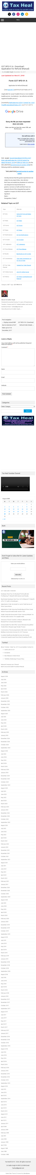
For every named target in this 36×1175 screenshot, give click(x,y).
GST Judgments (21, 244)
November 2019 (5, 927)
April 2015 (4, 1095)
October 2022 (5, 819)
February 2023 (5, 806)
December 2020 (5, 887)
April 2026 (4, 688)
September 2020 (5, 896)
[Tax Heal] (18, 10)
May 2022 (3, 834)
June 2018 (4, 980)
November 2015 (5, 1077)
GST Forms (19, 225)
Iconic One (9, 1173)
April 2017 (4, 1024)
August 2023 (4, 788)
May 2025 (3, 723)
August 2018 (4, 974)
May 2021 (3, 872)
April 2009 (4, 1126)
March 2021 (4, 878)
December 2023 (5, 775)
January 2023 (4, 809)
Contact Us (30, 647)
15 (27, 509)
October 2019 (5, 931)
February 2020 (5, 918)
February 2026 (5, 695)
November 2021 (5, 853)
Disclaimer (7, 652)
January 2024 (4, 772)
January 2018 (4, 996)
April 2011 (4, 1120)
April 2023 (4, 800)
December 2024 (5, 738)
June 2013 (4, 1104)
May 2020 (3, 909)
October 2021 (5, 856)
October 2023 (5, 782)
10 (4, 509)
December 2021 (5, 850)
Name (3, 369)
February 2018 (5, 993)
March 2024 (4, 766)
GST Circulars (20, 239)
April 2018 (4, 986)
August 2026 (4, 676)
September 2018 (5, 971)
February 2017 (5, 1030)
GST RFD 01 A (18, 284)
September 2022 (5, 822)
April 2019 (4, 949)
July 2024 (3, 754)
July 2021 (3, 865)
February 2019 (5, 955)
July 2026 (3, 679)
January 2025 (4, 735)
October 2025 (5, 707)
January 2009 (4, 1129)
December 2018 (5, 962)
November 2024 (5, 741)
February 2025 (5, 732)
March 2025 (4, 729)
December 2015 (5, 1073)
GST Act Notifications (22, 234)
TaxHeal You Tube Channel (24, 265)
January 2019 (4, 959)
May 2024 (3, 760)
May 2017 (3, 1021)
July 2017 (3, 1014)
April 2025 (4, 726)
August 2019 (4, 937)
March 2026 (4, 692)
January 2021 (4, 884)
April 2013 (4, 1108)
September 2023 (5, 785)
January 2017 (4, 1033)
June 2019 (4, 943)
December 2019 (5, 924)
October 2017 (5, 1005)
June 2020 (4, 906)
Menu (18, 20)
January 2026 (4, 698)
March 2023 (4, 803)
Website (3, 385)
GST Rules (19, 220)
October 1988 (5, 1154)
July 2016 (3, 1052)
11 (9, 509)
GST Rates (19, 230)
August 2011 (4, 1114)
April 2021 (4, 875)
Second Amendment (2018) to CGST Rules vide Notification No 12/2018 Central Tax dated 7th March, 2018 (16, 160)
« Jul (3, 519)
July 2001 (3, 1135)
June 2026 (4, 682)
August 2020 (4, 899)
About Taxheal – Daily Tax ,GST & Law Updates (14, 647)
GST (8, 284)
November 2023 (5, 778)
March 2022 (4, 841)
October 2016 (5, 1042)
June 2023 (4, 794)
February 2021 (5, 881)
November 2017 (5, 1002)
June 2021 (4, 869)
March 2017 (4, 1027)
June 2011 (4, 1117)
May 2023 (3, 797)
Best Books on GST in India (24, 253)
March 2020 (4, 915)
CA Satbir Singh (8, 72)
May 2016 (3, 1058)
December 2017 (5, 999)
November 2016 (5, 1039)
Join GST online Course (23, 272)
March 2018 (4, 990)
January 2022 (4, 847)
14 (22, 509)
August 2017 (4, 1011)
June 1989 (4, 1151)
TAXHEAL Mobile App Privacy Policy (14, 659)
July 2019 (3, 940)
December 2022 (5, 813)
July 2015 (3, 1089)
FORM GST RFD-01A (22, 162)
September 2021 (5, 859)
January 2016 (4, 1070)
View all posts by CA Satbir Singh (11, 309)
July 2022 (3, 828)
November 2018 (5, 965)
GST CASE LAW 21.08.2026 (8, 590)
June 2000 (4, 1139)
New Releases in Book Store (12, 655)
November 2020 (5, 890)
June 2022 (4, 831)
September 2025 (5, 710)
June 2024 (4, 757)
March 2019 (4, 952)
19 (13, 511)
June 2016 (4, 1055)
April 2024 (4, 763)
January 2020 (4, 921)
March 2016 (4, 1064)
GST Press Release (21, 249)
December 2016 (5, 1036)
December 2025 (5, 701)
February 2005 (5, 1132)
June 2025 (4, 719)
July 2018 (3, 977)
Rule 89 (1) (10, 89)
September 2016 (5, 1045)
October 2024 (5, 744)
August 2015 (4, 1086)
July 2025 (3, 716)
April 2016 (4, 1061)
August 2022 (4, 825)
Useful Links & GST (9, 649)
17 (4, 511)
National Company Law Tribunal (10, 664)
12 (13, 509)
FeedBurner (21, 578)
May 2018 (3, 983)
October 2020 (5, 893)
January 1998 (4, 1142)
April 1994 (4, 1145)
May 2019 (3, 946)
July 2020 (3, 903)
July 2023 (3, 791)
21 (22, 511)
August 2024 (4, 751)
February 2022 (5, 844)
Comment (4, 347)
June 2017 (4, 1017)
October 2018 (5, 968)
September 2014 (5, 1098)
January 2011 (4, 1123)
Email (3, 377)
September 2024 (5, 747)
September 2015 (5, 1083)
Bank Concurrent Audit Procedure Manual (12, 666)
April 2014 (4, 1101)
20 (18, 511)
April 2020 (4, 912)
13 (18, 509)
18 (9, 511)
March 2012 (4, 1111)
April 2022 (4, 837)
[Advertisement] (18, 43)
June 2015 (4, 1092)
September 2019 (5, 934)
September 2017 (5, 1008)
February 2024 (5, 769)
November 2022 (5, 816)
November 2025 (5, 704)
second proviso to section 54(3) (20, 165)
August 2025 (4, 713)
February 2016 (5, 1067)
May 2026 (3, 685)
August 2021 (4, 862)
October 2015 (5, 1080)
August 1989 (4, 1148)
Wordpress (27, 1173)
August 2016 (4, 1049)
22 (27, 511)
